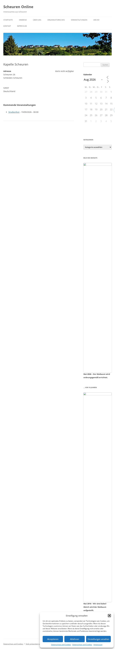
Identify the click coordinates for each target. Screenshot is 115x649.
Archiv (96, 20)
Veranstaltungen (79, 20)
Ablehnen (74, 639)
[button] (109, 615)
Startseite (8, 20)
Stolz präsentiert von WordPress (38, 644)
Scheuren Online (18, 6)
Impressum (98, 644)
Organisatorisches (56, 20)
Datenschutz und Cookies (61, 644)
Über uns (37, 20)
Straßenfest (13, 112)
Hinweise (23, 20)
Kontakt (7, 26)
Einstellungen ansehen (98, 639)
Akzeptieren (52, 639)
